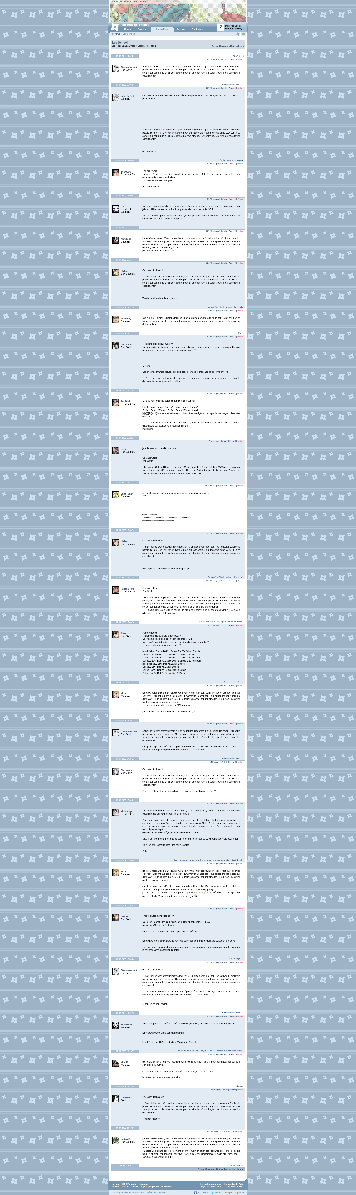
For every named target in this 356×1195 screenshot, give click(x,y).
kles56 (124, 1062)
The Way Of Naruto (121, 1)
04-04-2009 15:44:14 (125, 622)
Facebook (203, 1192)
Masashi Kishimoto (137, 1184)
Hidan (124, 271)
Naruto (115, 1184)
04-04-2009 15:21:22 (125, 333)
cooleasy (126, 318)
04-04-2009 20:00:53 (125, 1128)
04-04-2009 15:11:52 (125, 228)
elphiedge (126, 811)
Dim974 (125, 916)
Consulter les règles (210, 1184)
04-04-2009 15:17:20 (125, 307)
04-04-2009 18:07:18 (125, 1013)
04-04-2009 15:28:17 (125, 482)
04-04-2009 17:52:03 (125, 905)
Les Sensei (120, 42)
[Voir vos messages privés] (243, 34)
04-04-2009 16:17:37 (125, 682)
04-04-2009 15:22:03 (125, 390)
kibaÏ (123, 693)
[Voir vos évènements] (237, 34)
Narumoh (126, 239)
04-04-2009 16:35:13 (125, 720)
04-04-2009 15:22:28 (125, 438)
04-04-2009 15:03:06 (125, 85)
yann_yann (127, 493)
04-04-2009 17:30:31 (125, 800)
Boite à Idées (237, 46)
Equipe (228, 1192)
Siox (123, 633)
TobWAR (126, 171)
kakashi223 (127, 96)
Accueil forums (220, 46)
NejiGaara (126, 770)
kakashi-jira (127, 588)
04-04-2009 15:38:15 (125, 577)
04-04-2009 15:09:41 (125, 196)
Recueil (232, 59)
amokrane (126, 1024)
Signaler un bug (236, 1186)
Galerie (223, 59)
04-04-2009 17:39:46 (125, 860)
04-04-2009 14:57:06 (125, 56)
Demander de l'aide (234, 1184)
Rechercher (139, 1)
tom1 (124, 206)
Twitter (217, 1192)
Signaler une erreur (211, 1186)
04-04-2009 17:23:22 (125, 759)
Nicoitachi (126, 344)
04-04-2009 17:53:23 (125, 959)
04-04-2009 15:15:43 (125, 260)
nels (123, 449)
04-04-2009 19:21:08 (125, 1086)
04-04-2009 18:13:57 (125, 1051)
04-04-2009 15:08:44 (125, 160)
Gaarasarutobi (129, 67)
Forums (116, 34)
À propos (240, 1192)
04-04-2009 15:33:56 (125, 530)
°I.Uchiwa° (127, 1097)
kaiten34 (125, 1139)
